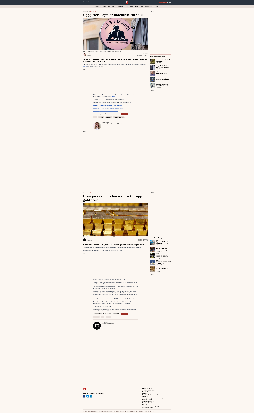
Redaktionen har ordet (147, 402)
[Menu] (170, 2)
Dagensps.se (85, 11)
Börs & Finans (111, 6)
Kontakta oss (145, 391)
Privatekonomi (120, 6)
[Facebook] (84, 396)
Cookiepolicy (145, 396)
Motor (136, 6)
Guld (103, 317)
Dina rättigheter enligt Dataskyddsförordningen (153, 398)
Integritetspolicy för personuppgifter (150, 395)
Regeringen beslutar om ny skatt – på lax (105, 111)
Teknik (126, 6)
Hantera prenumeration (147, 388)
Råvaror (92, 192)
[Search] (168, 2)
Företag (131, 6)
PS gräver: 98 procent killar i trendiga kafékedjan (107, 105)
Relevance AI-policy (147, 399)
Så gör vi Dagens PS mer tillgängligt (150, 406)
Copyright (144, 393)
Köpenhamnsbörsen (119, 117)
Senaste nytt (98, 6)
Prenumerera (162, 2)
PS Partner (144, 404)
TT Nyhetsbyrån (105, 322)
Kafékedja (108, 117)
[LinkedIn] (91, 396)
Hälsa (141, 6)
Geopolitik (96, 317)
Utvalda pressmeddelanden (148, 390)
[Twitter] (87, 396)
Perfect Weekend (148, 6)
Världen (104, 6)
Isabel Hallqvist (105, 122)
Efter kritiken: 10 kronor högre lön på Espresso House (108, 108)
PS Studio (156, 6)
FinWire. (114, 96)
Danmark (101, 117)
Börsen (85, 66)
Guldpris (108, 317)
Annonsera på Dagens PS (148, 401)
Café (95, 117)
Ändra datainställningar (147, 407)
